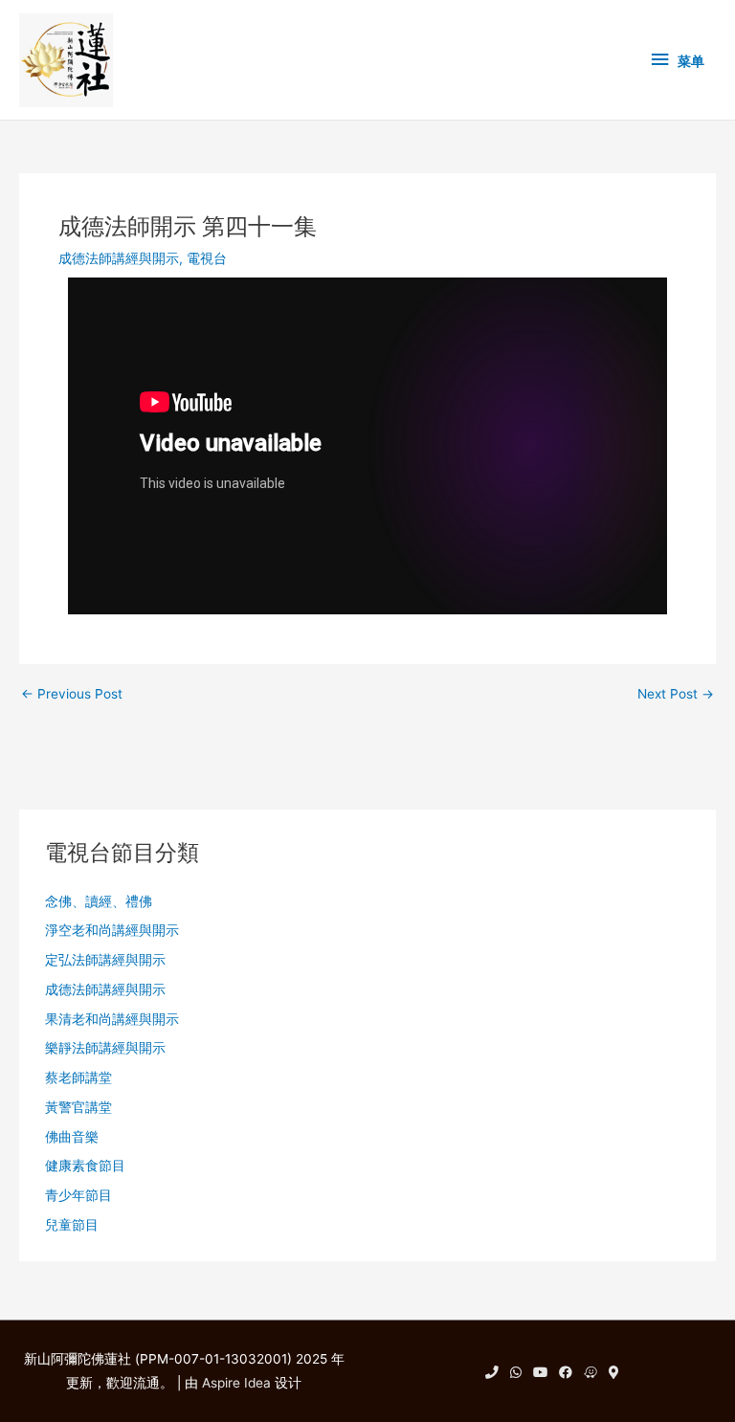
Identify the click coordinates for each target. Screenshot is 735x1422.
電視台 (207, 258)
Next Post (675, 694)
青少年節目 (78, 1195)
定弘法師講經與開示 (105, 959)
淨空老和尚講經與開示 (112, 930)
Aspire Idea (236, 1382)
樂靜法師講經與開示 (105, 1047)
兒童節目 (72, 1225)
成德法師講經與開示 (118, 258)
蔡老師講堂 (78, 1077)
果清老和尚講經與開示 (112, 1019)
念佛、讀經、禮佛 (98, 901)
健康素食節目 (85, 1165)
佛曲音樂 (72, 1136)
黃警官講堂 (78, 1107)
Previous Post (71, 694)
